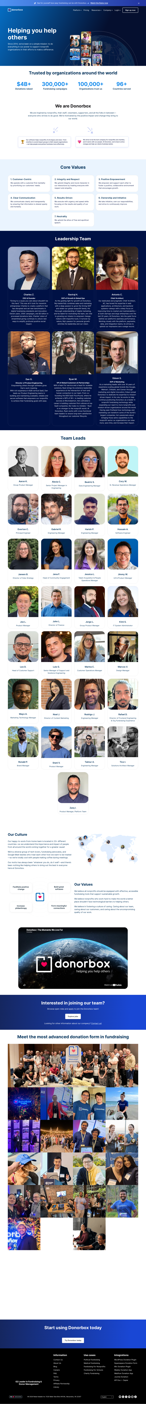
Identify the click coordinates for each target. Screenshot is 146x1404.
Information (60, 1355)
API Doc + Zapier (121, 1380)
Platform (76, 10)
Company (107, 10)
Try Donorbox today (73, 1340)
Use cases (89, 1355)
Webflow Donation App (123, 1373)
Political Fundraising (92, 1360)
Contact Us (58, 1360)
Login (117, 10)
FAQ (55, 1373)
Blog (55, 1366)
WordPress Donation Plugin (125, 1360)
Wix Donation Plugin (122, 1366)
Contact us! (96, 1023)
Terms (55, 1377)
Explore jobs (73, 1016)
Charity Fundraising (91, 1373)
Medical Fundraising (92, 1363)
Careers (56, 1370)
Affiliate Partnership (61, 1384)
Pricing (86, 10)
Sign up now (130, 10)
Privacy (56, 1380)
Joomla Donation (121, 1377)
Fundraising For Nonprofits (94, 1366)
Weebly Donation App (123, 1370)
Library (56, 1387)
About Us (57, 1363)
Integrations (121, 1355)
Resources (96, 10)
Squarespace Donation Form (125, 1363)
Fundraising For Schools (93, 1370)
